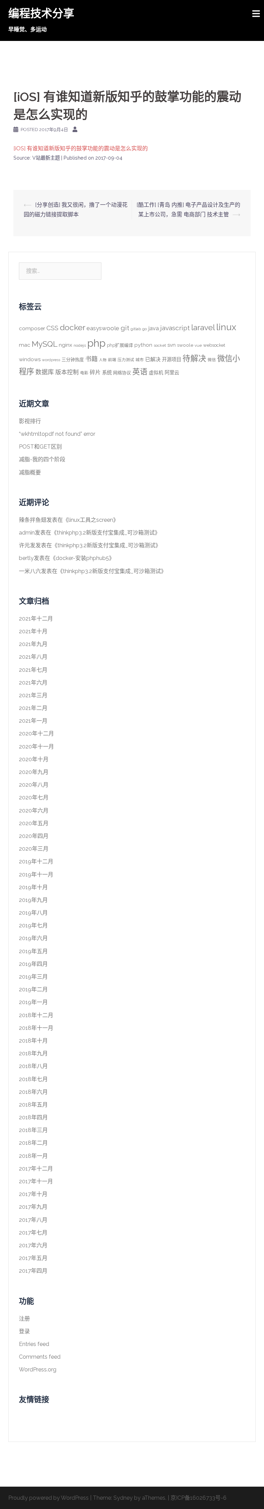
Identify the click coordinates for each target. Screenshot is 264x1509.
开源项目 (171, 359)
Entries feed (34, 1344)
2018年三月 (33, 1130)
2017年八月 (33, 1220)
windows (30, 359)
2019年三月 (33, 976)
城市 (139, 359)
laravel (203, 327)
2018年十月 (33, 1040)
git (125, 328)
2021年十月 (33, 631)
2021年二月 (33, 708)
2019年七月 (33, 925)
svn (171, 345)
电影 (84, 372)
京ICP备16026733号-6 (198, 1498)
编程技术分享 (41, 13)
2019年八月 (33, 912)
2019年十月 (33, 887)
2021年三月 (33, 695)
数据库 (44, 372)
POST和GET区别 (40, 446)
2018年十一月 (36, 1028)
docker (72, 327)
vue (198, 345)
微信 (212, 359)
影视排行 (30, 421)
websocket (214, 345)
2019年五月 (33, 951)
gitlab (136, 328)
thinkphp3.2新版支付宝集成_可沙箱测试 (106, 532)
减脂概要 (30, 472)
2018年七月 (33, 1079)
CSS (52, 328)
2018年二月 (33, 1143)
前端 (112, 359)
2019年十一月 (36, 874)
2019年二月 (33, 989)
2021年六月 (33, 682)
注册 (24, 1318)
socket (160, 345)
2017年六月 (33, 1245)
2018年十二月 (36, 1015)
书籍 (91, 359)
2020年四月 (33, 836)
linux (226, 327)
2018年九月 (33, 1053)
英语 (139, 371)
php (96, 343)
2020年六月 (33, 810)
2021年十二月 (36, 618)
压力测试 (126, 359)
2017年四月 (33, 1271)
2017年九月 (33, 1207)
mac (24, 345)
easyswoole (103, 328)
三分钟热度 (73, 359)
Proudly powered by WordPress (48, 1498)
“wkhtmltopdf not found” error (57, 434)
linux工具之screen (90, 520)
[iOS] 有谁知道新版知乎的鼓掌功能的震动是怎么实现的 (80, 148)
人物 (103, 360)
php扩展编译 (120, 345)
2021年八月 (33, 657)
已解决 (153, 359)
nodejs (80, 345)
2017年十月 (33, 1194)
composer (32, 328)
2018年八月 (33, 1066)
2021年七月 (33, 670)
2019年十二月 (36, 861)
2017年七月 (33, 1232)
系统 (107, 372)
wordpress (51, 360)
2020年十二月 (36, 733)
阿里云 (172, 372)
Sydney (123, 1498)
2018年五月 (33, 1104)
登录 (24, 1331)
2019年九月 (33, 900)
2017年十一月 (36, 1181)
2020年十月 (33, 759)
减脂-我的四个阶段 (42, 459)
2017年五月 (33, 1258)
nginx (65, 345)
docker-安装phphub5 (82, 558)
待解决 (194, 358)
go (144, 328)
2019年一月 (33, 1002)
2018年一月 (33, 1156)
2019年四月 (33, 964)
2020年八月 (33, 785)
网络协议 (122, 372)
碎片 (95, 372)
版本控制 (67, 372)
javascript (175, 328)
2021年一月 (33, 721)
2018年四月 (33, 1117)
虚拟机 (156, 372)
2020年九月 (33, 772)
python (143, 345)
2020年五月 (33, 823)
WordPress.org (37, 1369)
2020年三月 (33, 848)
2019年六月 (33, 938)
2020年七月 (33, 797)
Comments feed (39, 1357)
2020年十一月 (36, 746)
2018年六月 (33, 1092)
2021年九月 (33, 644)
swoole (185, 345)
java (153, 328)
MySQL (44, 343)
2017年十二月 (36, 1168)
